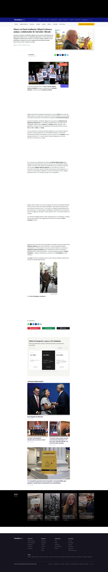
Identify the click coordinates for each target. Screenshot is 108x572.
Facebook (43, 541)
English (60, 19)
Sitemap (81, 564)
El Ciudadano (31, 54)
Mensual (60, 347)
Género (49, 24)
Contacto (30, 546)
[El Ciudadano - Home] (19, 20)
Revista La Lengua (72, 550)
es (90, 564)
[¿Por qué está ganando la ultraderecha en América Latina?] (37, 429)
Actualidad (70, 542)
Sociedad (55, 24)
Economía (32, 24)
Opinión (72, 19)
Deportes (90, 556)
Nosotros (50, 564)
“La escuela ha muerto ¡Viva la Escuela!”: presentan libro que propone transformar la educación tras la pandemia (46, 482)
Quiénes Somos (31, 541)
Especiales (62, 556)
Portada (23, 45)
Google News (34, 328)
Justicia (44, 24)
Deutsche (65, 19)
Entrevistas (77, 19)
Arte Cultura (62, 24)
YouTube (63, 328)
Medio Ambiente (24, 24)
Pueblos (38, 24)
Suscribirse (48, 367)
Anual (65, 347)
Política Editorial (31, 542)
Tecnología (84, 556)
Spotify (42, 550)
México (47, 19)
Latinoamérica (54, 19)
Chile (44, 19)
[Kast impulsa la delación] (48, 399)
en (92, 564)
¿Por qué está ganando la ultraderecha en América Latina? (36, 439)
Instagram (43, 542)
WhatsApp (49, 328)
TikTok (42, 548)
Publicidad (30, 544)
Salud (54, 556)
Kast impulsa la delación (35, 417)
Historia (28, 45)
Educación (73, 556)
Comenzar (35, 367)
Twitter (42, 544)
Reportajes (70, 548)
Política (16, 24)
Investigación (84, 19)
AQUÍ (31, 258)
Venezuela (57, 544)
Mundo (40, 19)
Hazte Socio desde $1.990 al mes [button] (86, 24)
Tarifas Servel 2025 (74, 564)
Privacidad (30, 548)
